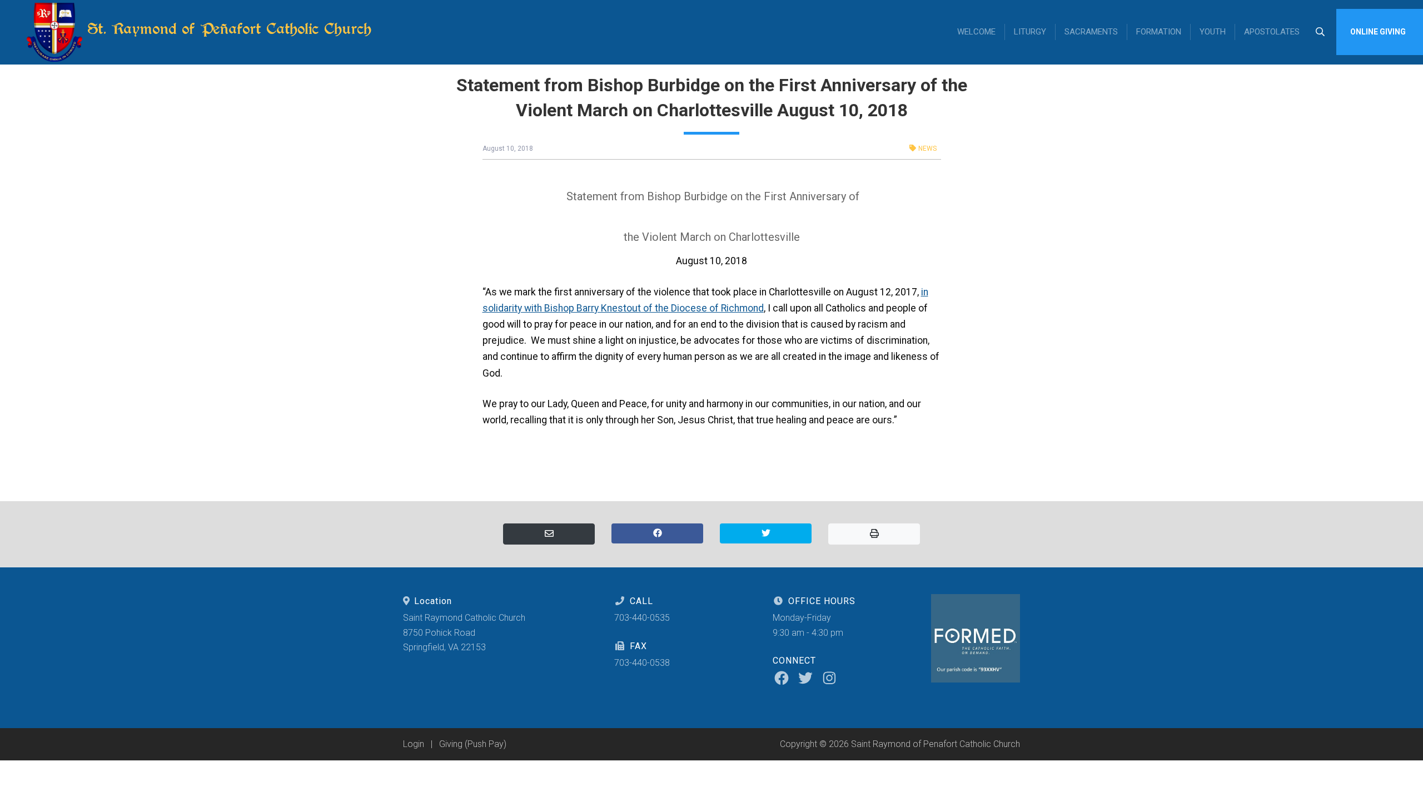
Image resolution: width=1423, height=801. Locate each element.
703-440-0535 (642, 617)
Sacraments (1091, 32)
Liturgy (1030, 32)
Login (413, 744)
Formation (1158, 32)
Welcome (976, 32)
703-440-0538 (642, 662)
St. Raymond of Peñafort (227, 28)
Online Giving (1378, 31)
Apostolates (1272, 32)
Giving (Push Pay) (472, 744)
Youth (1213, 32)
